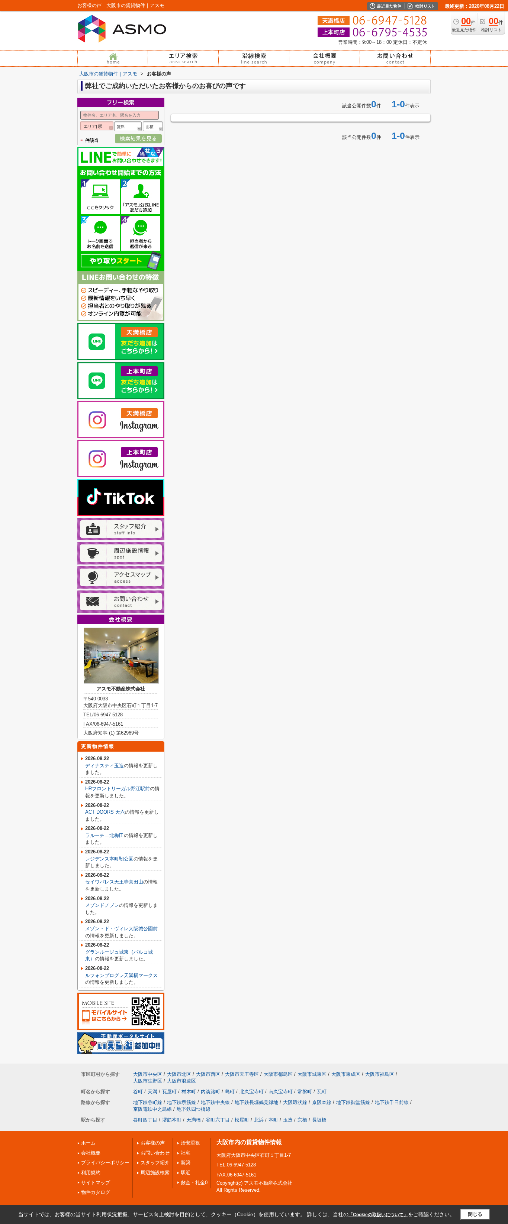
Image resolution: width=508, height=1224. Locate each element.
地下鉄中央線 (215, 1102)
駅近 (185, 1172)
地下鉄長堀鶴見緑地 (256, 1102)
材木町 (188, 1091)
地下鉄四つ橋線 (193, 1109)
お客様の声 (153, 1143)
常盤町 (305, 1091)
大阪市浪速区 (181, 1081)
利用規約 (90, 1172)
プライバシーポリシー (105, 1162)
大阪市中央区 (147, 1074)
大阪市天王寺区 (242, 1074)
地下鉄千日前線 (392, 1102)
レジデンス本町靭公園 (109, 859)
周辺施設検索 (155, 1172)
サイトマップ (95, 1182)
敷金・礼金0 (194, 1182)
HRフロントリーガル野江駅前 (117, 788)
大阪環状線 (295, 1102)
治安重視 (190, 1143)
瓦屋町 (169, 1091)
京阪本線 (321, 1102)
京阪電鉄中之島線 (152, 1109)
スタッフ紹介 (155, 1162)
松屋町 (242, 1120)
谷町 (138, 1091)
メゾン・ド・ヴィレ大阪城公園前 (121, 928)
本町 (273, 1120)
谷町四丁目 (145, 1120)
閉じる (475, 1214)
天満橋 (193, 1120)
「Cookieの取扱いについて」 (378, 1214)
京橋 (302, 1120)
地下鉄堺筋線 (181, 1102)
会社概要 (90, 1153)
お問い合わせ (155, 1153)
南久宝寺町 (281, 1091)
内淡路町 (210, 1091)
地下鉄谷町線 (147, 1102)
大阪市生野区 (147, 1081)
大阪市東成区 (345, 1074)
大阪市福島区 (379, 1074)
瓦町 (322, 1091)
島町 (230, 1091)
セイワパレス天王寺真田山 (114, 882)
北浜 (259, 1120)
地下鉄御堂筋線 (353, 1102)
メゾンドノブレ (102, 905)
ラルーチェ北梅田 (104, 835)
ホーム (88, 1143)
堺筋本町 (171, 1120)
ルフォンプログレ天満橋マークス (121, 975)
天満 (152, 1091)
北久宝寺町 (251, 1091)
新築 (185, 1162)
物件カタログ (95, 1192)
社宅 (185, 1153)
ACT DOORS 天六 (105, 812)
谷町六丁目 (218, 1120)
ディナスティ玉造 (104, 765)
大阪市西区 (208, 1074)
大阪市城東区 (312, 1074)
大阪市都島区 (278, 1074)
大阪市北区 (179, 1074)
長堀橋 (319, 1120)
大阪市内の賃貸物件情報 (249, 1142)
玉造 (288, 1120)
